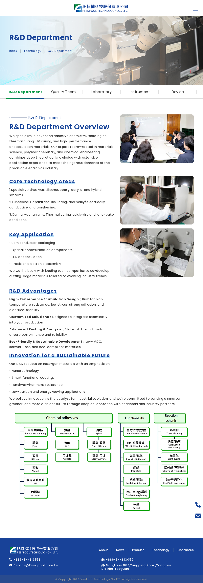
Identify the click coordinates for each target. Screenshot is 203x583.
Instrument (139, 91)
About (103, 550)
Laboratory (101, 91)
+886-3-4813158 (26, 559)
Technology (32, 51)
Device (177, 91)
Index (13, 51)
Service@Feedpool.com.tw (35, 565)
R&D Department (60, 51)
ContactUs (185, 550)
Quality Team (63, 91)
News (120, 550)
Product (138, 550)
